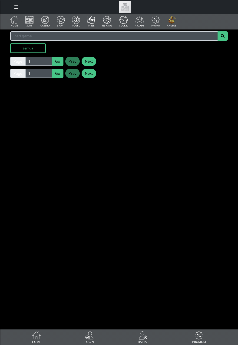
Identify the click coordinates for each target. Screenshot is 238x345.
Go (57, 61)
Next (89, 61)
